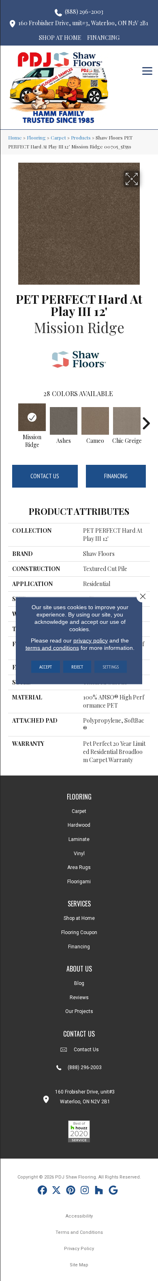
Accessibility (79, 1216)
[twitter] (56, 1191)
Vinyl (79, 853)
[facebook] (42, 1191)
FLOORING (79, 797)
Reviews (79, 997)
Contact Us (44, 476)
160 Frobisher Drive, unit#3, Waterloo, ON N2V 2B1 (83, 23)
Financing (116, 476)
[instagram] (85, 1191)
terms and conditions (52, 648)
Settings (110, 667)
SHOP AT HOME (60, 37)
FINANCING (103, 37)
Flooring (36, 137)
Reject (77, 667)
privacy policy (90, 640)
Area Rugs (79, 867)
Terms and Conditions (79, 1232)
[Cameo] (95, 421)
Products (81, 137)
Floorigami (79, 881)
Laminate (79, 839)
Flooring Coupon (79, 932)
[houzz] (99, 1191)
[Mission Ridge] (32, 417)
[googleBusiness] (113, 1191)
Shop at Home (79, 918)
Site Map (79, 1265)
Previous (12, 419)
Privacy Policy (79, 1248)
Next (146, 419)
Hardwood (79, 825)
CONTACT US (79, 1034)
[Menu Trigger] (147, 70)
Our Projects (79, 1011)
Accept (45, 667)
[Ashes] (63, 421)
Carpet (58, 137)
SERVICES (79, 903)
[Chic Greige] (127, 421)
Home (15, 137)
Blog (79, 983)
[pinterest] (71, 1191)
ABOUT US (79, 969)
